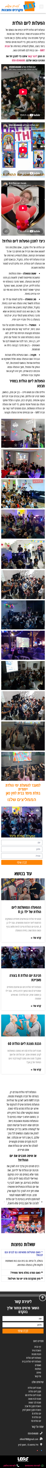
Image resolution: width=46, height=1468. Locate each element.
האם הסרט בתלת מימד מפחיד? (25, 1273)
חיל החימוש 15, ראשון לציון (28, 1444)
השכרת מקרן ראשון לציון (31, 1409)
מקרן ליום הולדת (35, 1391)
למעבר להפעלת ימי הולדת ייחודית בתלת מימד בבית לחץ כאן (23, 789)
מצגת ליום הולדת (34, 1387)
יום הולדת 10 (36, 1420)
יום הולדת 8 (36, 1413)
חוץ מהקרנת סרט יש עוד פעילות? (24, 1278)
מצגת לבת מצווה (34, 1398)
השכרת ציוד (36, 1350)
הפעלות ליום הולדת (33, 1357)
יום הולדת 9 (36, 1417)
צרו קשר (38, 1376)
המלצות (38, 1368)
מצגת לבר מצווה (34, 1402)
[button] (41, 7)
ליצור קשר (32, 56)
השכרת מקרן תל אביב (33, 1406)
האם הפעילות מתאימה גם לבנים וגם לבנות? (24, 1253)
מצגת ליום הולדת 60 (33, 1395)
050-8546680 (33, 1433)
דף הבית (37, 1346)
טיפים (39, 1372)
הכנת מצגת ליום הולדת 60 (24, 1043)
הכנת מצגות (36, 1354)
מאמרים (38, 1365)
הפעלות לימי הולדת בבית (31, 1361)
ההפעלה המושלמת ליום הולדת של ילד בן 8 (26, 909)
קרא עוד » (36, 938)
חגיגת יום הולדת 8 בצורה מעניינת (25, 977)
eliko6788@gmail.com (29, 1439)
